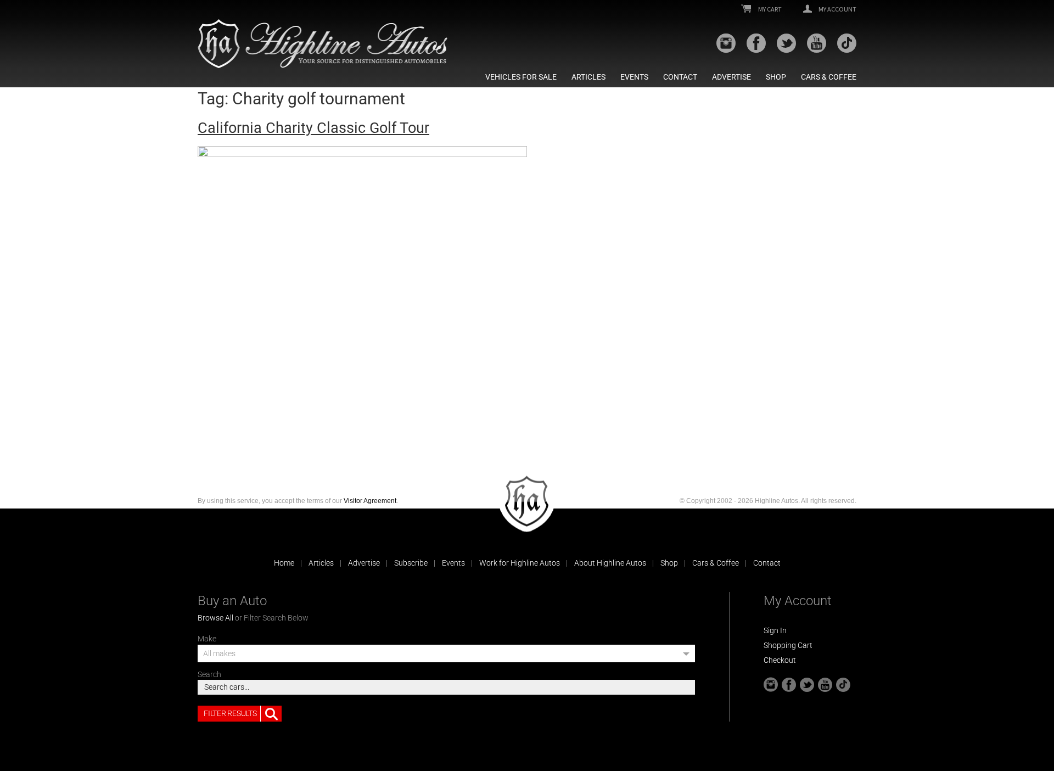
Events (634, 76)
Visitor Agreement (370, 501)
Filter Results (230, 713)
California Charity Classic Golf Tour (313, 128)
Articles (588, 76)
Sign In (775, 630)
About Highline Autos (610, 562)
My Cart (769, 9)
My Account (836, 9)
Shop (776, 76)
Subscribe (411, 562)
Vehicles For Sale (521, 76)
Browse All (215, 617)
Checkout (780, 660)
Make (207, 638)
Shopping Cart (788, 645)
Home (284, 562)
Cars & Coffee (828, 76)
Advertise (731, 76)
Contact (680, 76)
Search (209, 674)
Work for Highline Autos (519, 562)
